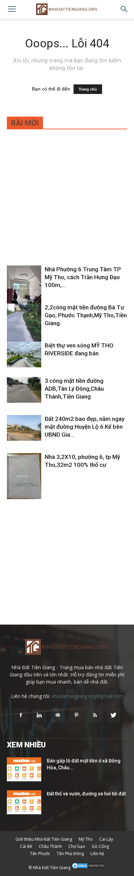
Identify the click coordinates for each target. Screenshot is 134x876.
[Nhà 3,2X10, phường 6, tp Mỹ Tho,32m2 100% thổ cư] (24, 476)
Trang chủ (88, 89)
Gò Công (100, 846)
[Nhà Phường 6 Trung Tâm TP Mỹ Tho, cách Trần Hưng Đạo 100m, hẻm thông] (24, 288)
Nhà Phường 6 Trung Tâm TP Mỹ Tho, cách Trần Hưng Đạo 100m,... (83, 277)
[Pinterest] (76, 715)
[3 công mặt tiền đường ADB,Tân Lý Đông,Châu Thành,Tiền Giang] (24, 390)
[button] (124, 9)
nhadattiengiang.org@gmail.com (87, 696)
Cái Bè (26, 846)
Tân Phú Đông (70, 853)
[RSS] (95, 715)
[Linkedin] (39, 715)
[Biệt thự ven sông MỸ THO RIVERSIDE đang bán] (24, 354)
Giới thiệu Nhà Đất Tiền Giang (43, 839)
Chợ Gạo (76, 846)
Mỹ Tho (86, 839)
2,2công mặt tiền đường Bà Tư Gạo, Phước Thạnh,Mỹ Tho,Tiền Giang (86, 315)
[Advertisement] (67, 201)
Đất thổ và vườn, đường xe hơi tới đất (86, 793)
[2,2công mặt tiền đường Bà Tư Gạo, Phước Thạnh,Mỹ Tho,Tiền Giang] (24, 326)
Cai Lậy (106, 839)
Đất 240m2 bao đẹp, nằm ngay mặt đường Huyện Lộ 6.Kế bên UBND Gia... (84, 426)
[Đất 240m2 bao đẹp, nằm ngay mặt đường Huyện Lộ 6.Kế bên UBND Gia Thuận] (24, 428)
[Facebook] (20, 715)
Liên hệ (97, 853)
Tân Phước (40, 853)
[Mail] (58, 715)
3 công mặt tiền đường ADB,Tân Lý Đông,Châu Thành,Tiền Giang (74, 388)
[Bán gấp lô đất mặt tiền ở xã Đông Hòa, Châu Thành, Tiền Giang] (24, 769)
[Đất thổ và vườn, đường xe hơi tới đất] (24, 802)
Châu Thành (50, 846)
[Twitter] (113, 715)
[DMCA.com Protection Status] (88, 868)
